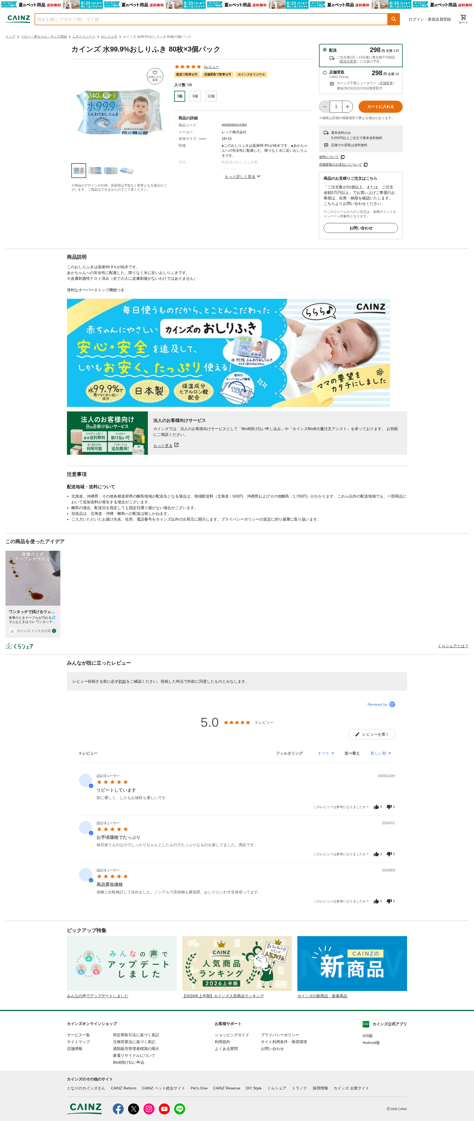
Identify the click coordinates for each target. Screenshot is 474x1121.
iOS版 (368, 1036)
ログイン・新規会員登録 (430, 19)
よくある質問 (226, 1048)
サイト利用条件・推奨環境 (284, 1042)
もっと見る (163, 445)
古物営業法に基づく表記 (134, 1042)
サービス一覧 (78, 1035)
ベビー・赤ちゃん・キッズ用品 (44, 36)
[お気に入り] (155, 76)
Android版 (371, 1042)
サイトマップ (78, 1042)
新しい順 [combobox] (378, 753)
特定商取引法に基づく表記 (136, 1035)
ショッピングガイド (232, 1035)
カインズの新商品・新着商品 (322, 996)
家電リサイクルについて (134, 1055)
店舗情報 (74, 1048)
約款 (122, 681)
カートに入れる (380, 106)
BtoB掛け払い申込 (128, 1062)
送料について (329, 157)
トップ (10, 36)
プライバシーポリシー (280, 1035)
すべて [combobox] (323, 753)
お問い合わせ (361, 228)
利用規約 (222, 1042)
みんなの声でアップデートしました (97, 996)
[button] (394, 19)
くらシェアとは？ (453, 646)
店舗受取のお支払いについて (340, 164)
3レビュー (211, 67)
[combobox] (207, 19)
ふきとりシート (83, 36)
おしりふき (109, 36)
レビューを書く (375, 734)
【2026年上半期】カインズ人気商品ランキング (223, 996)
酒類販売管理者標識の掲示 (136, 1048)
